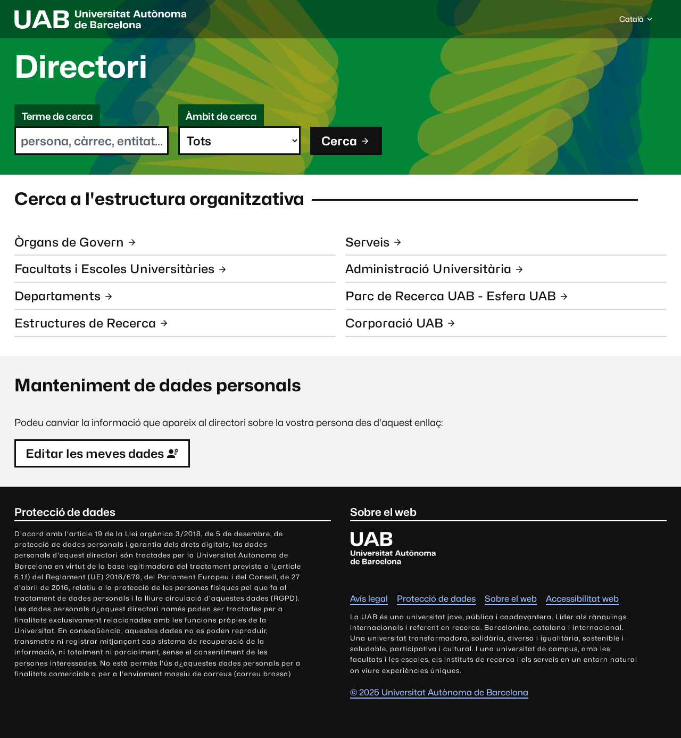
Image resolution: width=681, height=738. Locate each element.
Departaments (57, 296)
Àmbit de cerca (221, 116)
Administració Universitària (428, 268)
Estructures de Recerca (85, 323)
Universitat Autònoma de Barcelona (100, 19)
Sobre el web (511, 599)
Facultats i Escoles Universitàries (114, 268)
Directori (80, 66)
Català (631, 21)
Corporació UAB (394, 323)
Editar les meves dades (95, 453)
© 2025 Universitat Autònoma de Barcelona (439, 692)
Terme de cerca (57, 116)
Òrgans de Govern (69, 242)
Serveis (367, 242)
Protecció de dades (436, 599)
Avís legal (369, 599)
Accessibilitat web (582, 599)
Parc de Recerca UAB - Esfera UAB (450, 296)
